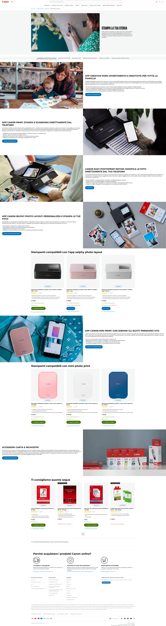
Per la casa (33, 8)
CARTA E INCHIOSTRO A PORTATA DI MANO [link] (120, 58)
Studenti (68, 582)
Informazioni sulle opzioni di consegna (42, 571)
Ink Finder (68, 590)
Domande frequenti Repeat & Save (38, 588)
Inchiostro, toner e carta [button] (57, 5)
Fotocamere (68, 584)
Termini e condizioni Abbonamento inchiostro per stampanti (56, 590)
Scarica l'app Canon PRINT (10, 141)
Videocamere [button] (84, 5)
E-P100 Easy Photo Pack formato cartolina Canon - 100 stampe (122, 509)
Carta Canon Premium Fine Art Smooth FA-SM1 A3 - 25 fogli (69, 509)
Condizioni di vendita (36, 614)
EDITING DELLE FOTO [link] (76, 58)
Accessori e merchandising (71, 597)
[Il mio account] (156, 2)
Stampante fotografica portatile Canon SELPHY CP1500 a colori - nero (46, 290)
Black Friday (68, 579)
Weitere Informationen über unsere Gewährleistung (79, 571)
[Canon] (5, 1)
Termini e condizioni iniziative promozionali (54, 587)
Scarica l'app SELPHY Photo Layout (12, 233)
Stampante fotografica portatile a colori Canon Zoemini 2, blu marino (117, 404)
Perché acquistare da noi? (54, 579)
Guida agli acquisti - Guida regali (43, 8)
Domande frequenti (35, 586)
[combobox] (85, 1)
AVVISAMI (72, 308)
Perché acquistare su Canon (107, 571)
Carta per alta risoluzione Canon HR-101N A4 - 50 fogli (96, 509)
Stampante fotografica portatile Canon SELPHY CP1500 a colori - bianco (117, 290)
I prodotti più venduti (70, 599)
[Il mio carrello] (163, 2)
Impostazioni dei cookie (75, 614)
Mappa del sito (51, 595)
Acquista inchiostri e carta (10, 457)
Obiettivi (68, 586)
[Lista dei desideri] (160, 2)
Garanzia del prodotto (53, 582)
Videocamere (69, 595)
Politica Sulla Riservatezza (49, 614)
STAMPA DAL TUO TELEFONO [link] (64, 58)
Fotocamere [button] (47, 5)
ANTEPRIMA (47, 286)
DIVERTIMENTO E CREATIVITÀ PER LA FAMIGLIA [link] (46, 58)
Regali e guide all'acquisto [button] (109, 5)
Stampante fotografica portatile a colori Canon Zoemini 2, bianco (82, 404)
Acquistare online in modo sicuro (55, 584)
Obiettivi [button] (77, 5)
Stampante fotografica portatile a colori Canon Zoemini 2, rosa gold (46, 404)
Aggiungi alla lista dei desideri (38, 311)
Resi (32, 584)
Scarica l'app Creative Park (93, 94)
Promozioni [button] (119, 5)
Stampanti (68, 593)
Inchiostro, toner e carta (71, 588)
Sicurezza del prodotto (53, 593)
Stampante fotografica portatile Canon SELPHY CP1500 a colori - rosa (81, 290)
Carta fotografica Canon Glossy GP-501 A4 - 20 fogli (43, 509)
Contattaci (33, 579)
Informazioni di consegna (36, 582)
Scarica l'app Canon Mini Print (94, 346)
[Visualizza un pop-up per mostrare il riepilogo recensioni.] (42, 293)
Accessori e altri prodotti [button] (95, 5)
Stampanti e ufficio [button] (69, 5)
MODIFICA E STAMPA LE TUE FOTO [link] (90, 58)
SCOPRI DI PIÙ (90, 187)
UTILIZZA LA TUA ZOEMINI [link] (104, 58)
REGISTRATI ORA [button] (106, 582)
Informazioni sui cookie (62, 614)
